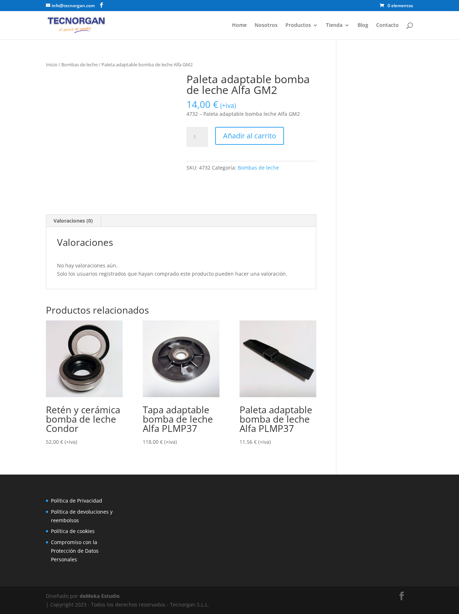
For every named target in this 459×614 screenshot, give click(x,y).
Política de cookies (73, 531)
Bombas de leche (79, 64)
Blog (363, 25)
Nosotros (266, 25)
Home (239, 25)
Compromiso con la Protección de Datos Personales (75, 551)
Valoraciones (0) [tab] (73, 220)
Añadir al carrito (249, 136)
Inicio (51, 64)
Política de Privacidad (76, 500)
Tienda (334, 25)
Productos (298, 25)
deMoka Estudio (100, 595)
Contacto (387, 25)
